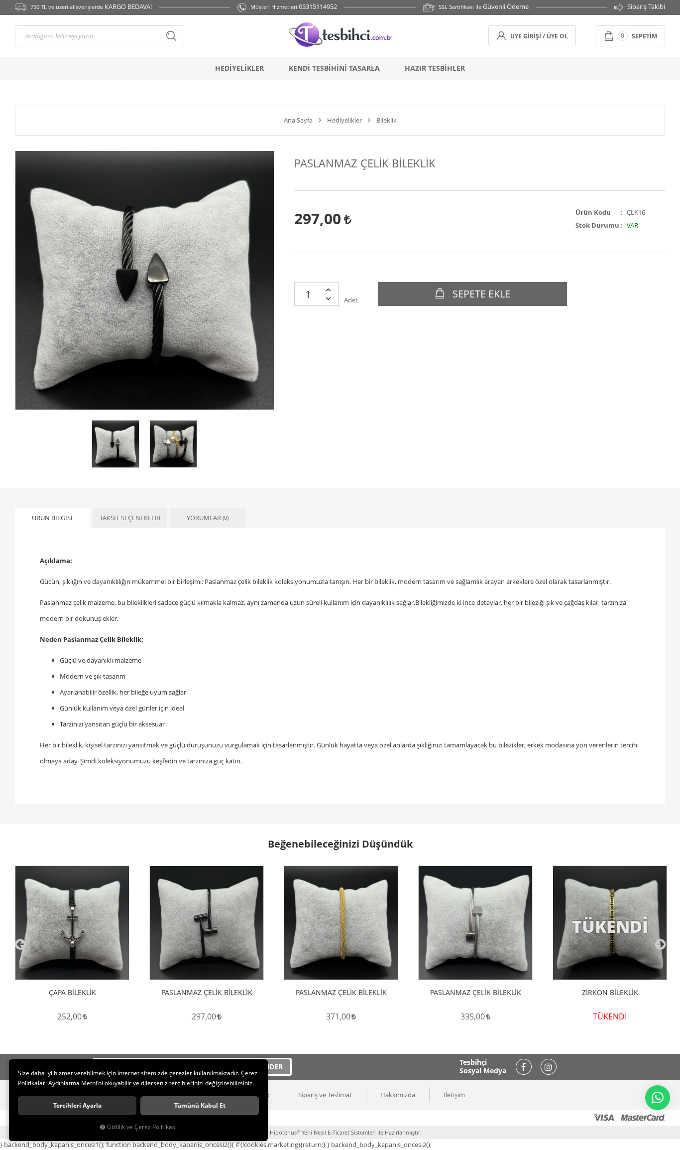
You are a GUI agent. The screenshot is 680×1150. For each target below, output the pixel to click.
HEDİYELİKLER (239, 68)
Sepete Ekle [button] (480, 293)
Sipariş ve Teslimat (325, 1094)
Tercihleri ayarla (77, 1105)
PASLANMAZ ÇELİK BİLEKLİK (206, 992)
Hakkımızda (397, 1094)
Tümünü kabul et (200, 1105)
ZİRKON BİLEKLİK (610, 992)
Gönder (268, 1066)
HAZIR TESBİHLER (435, 68)
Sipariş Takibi (646, 6)
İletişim (454, 1094)
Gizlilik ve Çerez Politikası (142, 1127)
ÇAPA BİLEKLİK (72, 992)
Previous (20, 944)
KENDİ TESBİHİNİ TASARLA (334, 68)
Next (660, 944)
